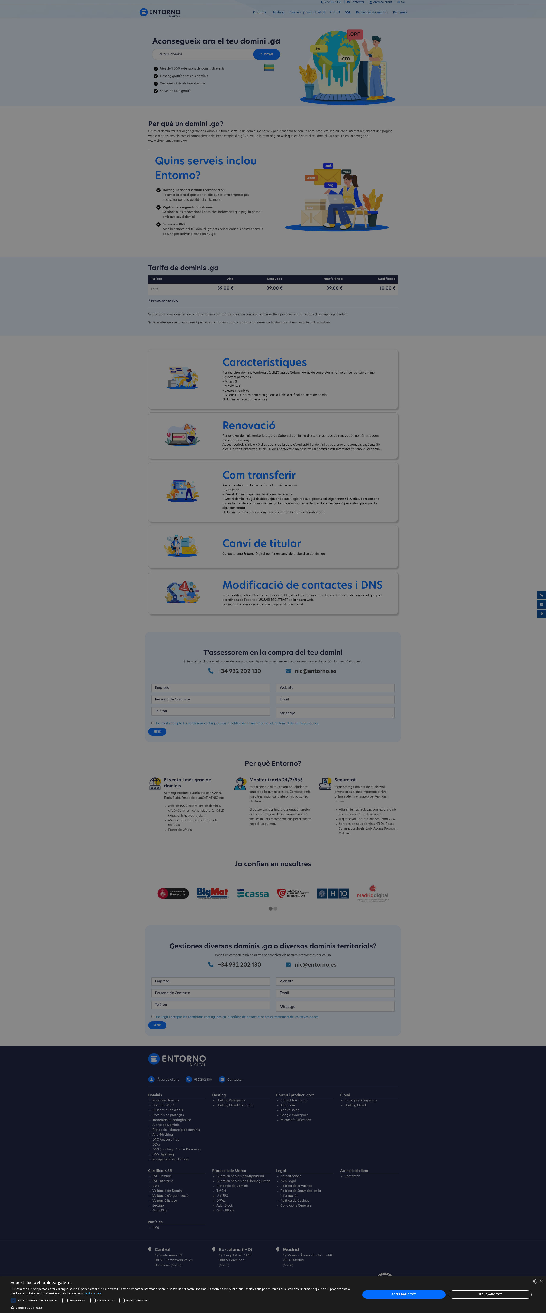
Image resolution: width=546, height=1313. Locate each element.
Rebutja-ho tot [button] (490, 1294)
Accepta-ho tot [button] (404, 1294)
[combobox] (535, 1281)
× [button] (541, 1281)
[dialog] (273, 1294)
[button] (180, 1308)
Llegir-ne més (92, 1293)
